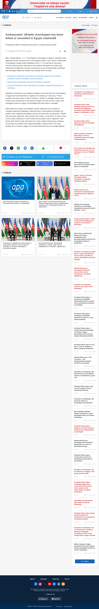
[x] (45, 584)
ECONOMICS (83, 17)
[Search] (58, 11)
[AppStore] (55, 599)
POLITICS (68, 17)
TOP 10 (67, 579)
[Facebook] (36, 584)
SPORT (91, 17)
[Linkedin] (14, 11)
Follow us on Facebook (45, 163)
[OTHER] (96, 17)
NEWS (75, 17)
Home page (85, 25)
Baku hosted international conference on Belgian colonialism (29, 82)
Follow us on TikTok (28, 163)
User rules (59, 606)
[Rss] (17, 11)
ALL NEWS (60, 17)
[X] (7, 11)
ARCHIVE (55, 579)
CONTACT (43, 579)
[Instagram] (4, 11)
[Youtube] (9, 11)
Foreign (94, 25)
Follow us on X (62, 163)
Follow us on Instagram (11, 163)
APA (24, 58)
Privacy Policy (68, 606)
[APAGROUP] (49, 594)
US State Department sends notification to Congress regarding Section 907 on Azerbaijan (35, 86)
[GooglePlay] (43, 599)
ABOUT (32, 579)
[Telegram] (12, 11)
